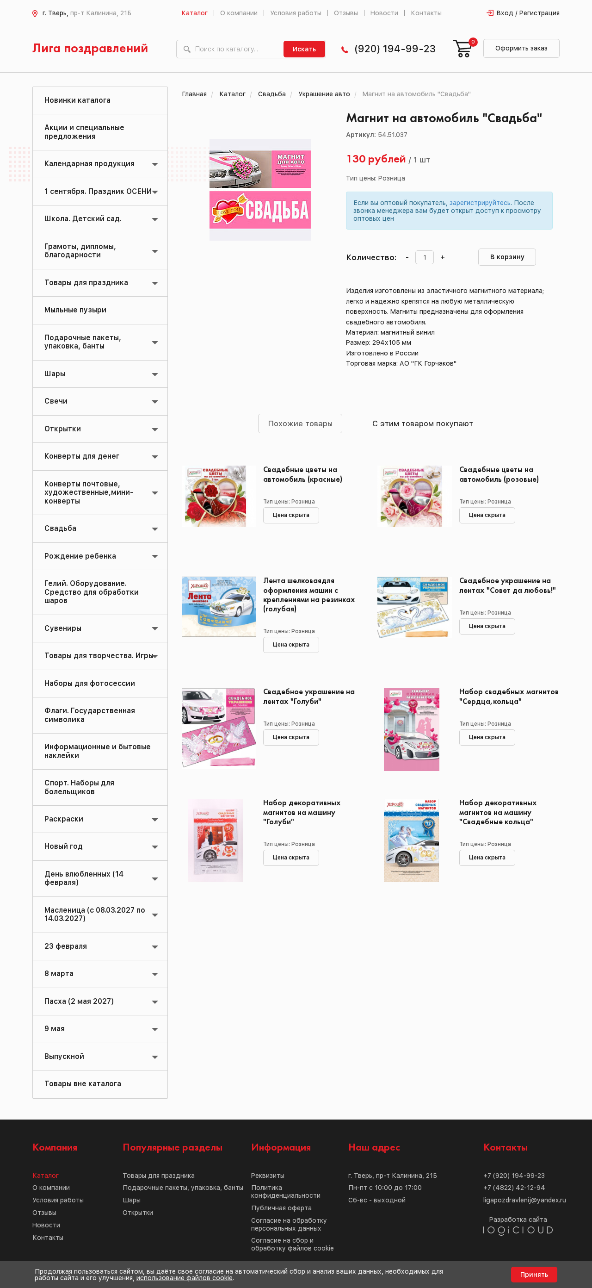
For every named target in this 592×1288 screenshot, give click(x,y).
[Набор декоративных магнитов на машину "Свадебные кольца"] (411, 840)
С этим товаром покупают (422, 423)
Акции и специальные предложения (84, 131)
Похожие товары (300, 423)
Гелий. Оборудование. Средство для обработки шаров (91, 592)
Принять (534, 1274)
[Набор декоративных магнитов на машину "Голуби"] (216, 840)
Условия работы (295, 13)
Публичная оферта (281, 1208)
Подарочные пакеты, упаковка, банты (82, 341)
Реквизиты (267, 1175)
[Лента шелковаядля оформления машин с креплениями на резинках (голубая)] (216, 618)
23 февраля (65, 946)
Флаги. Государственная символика (89, 714)
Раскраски (63, 819)
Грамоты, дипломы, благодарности (80, 250)
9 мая (54, 1028)
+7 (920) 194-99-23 (514, 1175)
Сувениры (62, 628)
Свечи (56, 401)
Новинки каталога (77, 100)
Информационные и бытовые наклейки (97, 750)
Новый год (63, 846)
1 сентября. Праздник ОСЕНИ (98, 191)
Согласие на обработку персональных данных (289, 1224)
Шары (54, 373)
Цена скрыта (291, 515)
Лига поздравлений (90, 49)
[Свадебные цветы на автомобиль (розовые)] (411, 507)
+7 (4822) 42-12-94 (514, 1187)
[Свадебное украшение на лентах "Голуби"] (216, 729)
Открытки (62, 428)
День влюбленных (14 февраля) (83, 878)
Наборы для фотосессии (89, 683)
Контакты (426, 13)
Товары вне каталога (82, 1083)
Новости (384, 13)
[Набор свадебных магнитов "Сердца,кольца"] (411, 729)
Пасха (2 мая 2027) (79, 1001)
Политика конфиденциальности (286, 1191)
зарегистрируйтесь (480, 202)
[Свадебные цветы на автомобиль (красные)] (216, 507)
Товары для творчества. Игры (99, 655)
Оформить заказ (521, 48)
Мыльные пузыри (75, 309)
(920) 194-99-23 (395, 49)
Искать (304, 49)
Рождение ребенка (80, 556)
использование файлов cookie (184, 1278)
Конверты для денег (81, 456)
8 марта (59, 973)
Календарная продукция (89, 163)
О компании (239, 13)
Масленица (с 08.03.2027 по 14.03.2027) (94, 914)
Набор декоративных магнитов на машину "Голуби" (302, 812)
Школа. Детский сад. (83, 218)
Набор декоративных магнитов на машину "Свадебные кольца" (498, 812)
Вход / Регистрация (528, 13)
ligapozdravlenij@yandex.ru (524, 1200)
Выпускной (64, 1056)
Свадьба (60, 528)
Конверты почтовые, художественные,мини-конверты (88, 492)
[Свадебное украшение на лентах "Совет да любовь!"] (411, 618)
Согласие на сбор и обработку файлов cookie (292, 1244)
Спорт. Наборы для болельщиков (79, 787)
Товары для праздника (86, 282)
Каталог (194, 13)
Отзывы (346, 13)
